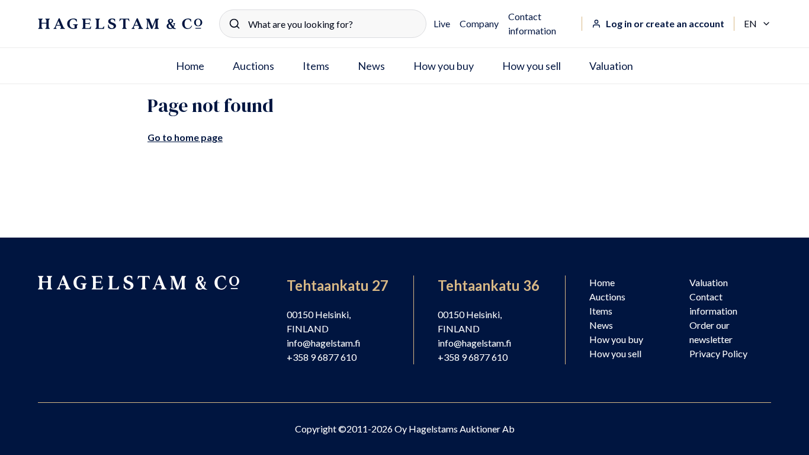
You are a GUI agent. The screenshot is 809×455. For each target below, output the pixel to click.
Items (316, 65)
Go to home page (185, 137)
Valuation (611, 65)
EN (757, 24)
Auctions (253, 65)
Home (190, 65)
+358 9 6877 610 (322, 357)
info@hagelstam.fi (324, 342)
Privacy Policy (718, 353)
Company (479, 23)
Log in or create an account (665, 23)
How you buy (443, 65)
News (371, 65)
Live (442, 23)
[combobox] (322, 23)
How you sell (531, 65)
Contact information (532, 23)
